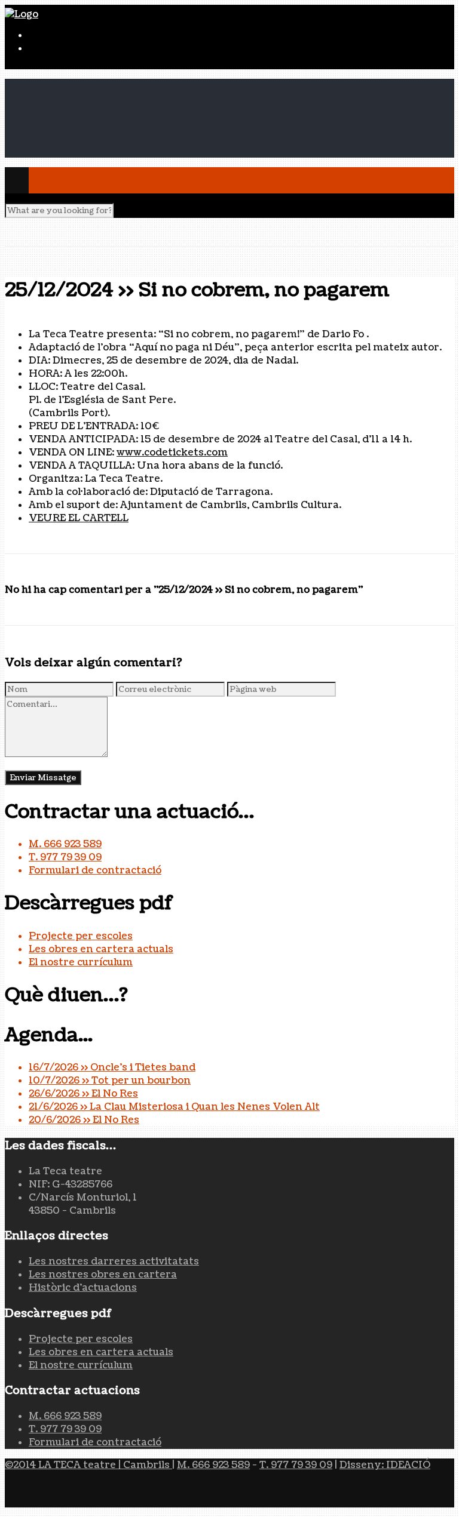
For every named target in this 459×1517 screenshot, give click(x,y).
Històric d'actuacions (83, 1287)
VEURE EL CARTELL (78, 518)
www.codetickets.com (172, 452)
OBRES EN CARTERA (80, 111)
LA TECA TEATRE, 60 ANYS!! (98, 85)
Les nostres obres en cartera (103, 1274)
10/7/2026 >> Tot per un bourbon (110, 1080)
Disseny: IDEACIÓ (384, 1465)
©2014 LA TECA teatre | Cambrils (88, 1465)
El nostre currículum (81, 962)
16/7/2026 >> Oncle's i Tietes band (112, 1067)
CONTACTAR (61, 151)
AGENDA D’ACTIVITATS (89, 124)
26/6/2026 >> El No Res (83, 1093)
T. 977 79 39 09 (65, 857)
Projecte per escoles (81, 936)
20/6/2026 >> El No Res (84, 1120)
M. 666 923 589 (65, 844)
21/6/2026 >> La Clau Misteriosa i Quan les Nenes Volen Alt (174, 1106)
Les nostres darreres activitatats (114, 1261)
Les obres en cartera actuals (101, 949)
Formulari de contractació (95, 870)
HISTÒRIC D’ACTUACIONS (97, 98)
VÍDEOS (49, 137)
